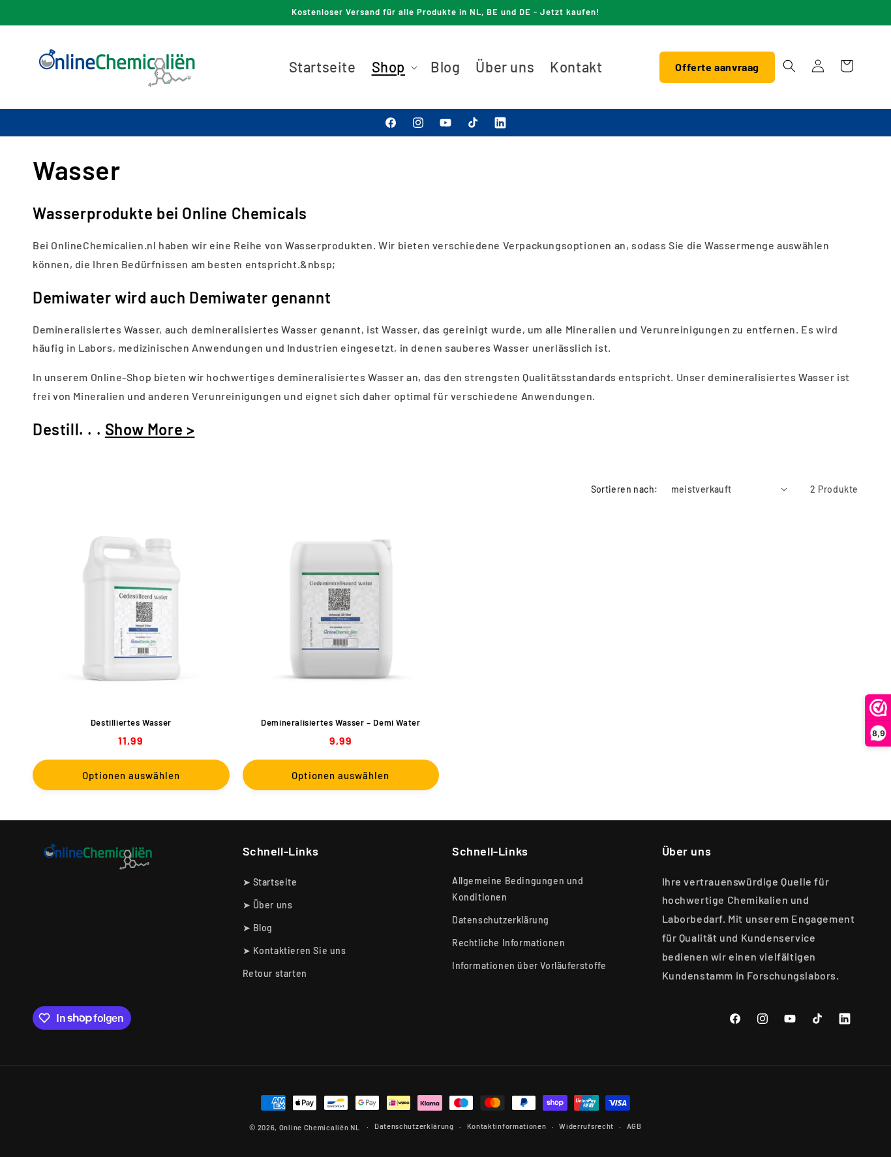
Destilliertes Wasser (131, 722)
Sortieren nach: (624, 489)
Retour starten (275, 973)
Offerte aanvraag (717, 67)
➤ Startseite (270, 881)
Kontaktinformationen (507, 1126)
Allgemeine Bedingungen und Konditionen (518, 888)
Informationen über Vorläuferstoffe (529, 965)
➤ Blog (258, 927)
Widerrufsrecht (586, 1126)
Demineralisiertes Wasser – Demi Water (340, 722)
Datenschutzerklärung (500, 919)
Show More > (150, 429)
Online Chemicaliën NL (319, 1127)
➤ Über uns (268, 904)
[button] (393, 67)
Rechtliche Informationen (508, 942)
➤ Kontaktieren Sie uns (294, 950)
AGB (634, 1126)
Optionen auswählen (131, 775)
